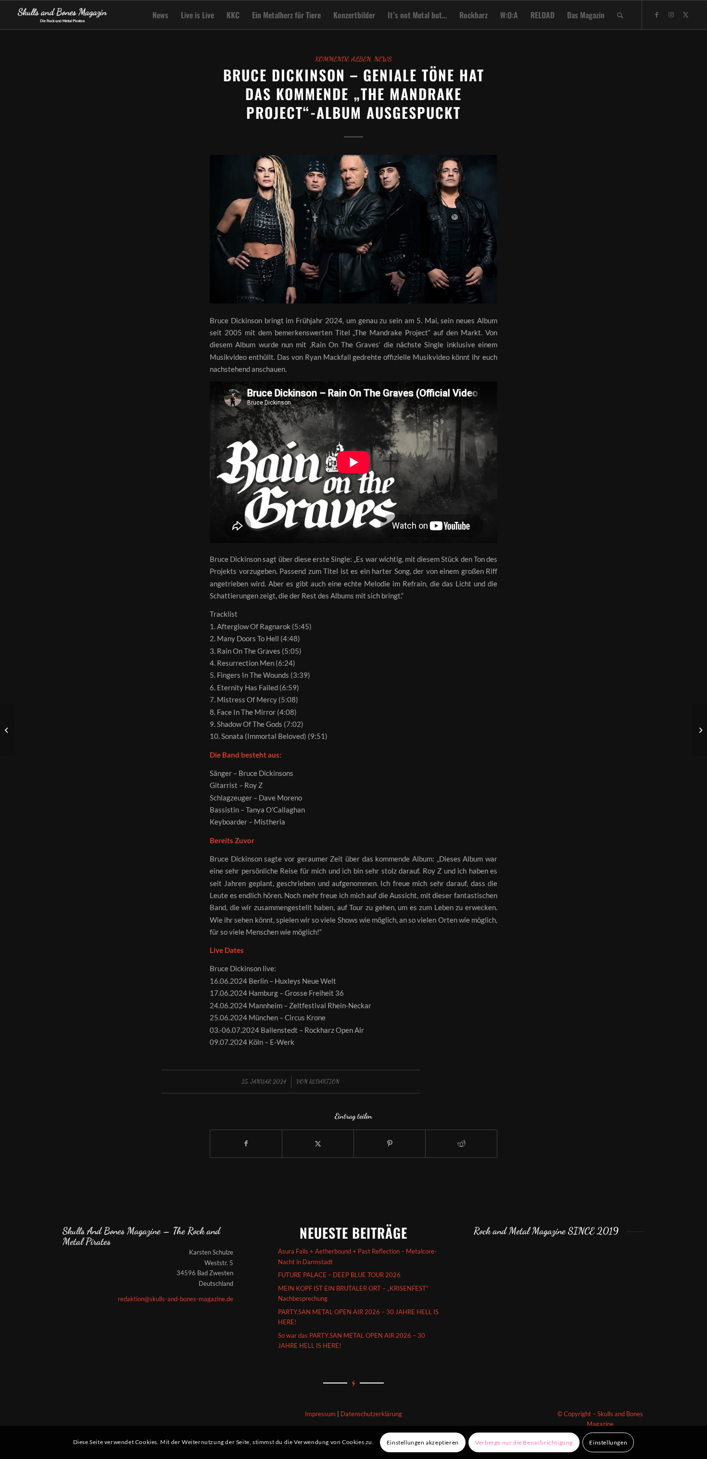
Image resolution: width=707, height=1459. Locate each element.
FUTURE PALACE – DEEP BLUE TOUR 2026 (339, 1275)
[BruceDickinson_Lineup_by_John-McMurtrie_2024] (353, 229)
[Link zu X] (686, 14)
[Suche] (620, 14)
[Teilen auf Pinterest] (389, 1143)
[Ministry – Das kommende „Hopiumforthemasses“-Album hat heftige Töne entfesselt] (7, 729)
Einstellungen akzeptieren (423, 1442)
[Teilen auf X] (318, 1143)
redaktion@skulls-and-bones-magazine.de (175, 1299)
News (383, 59)
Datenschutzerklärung (371, 1414)
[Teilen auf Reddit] (461, 1143)
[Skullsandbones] (63, 14)
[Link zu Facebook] (657, 14)
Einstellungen (608, 1442)
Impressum (320, 1414)
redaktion (324, 1081)
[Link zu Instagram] (671, 14)
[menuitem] (160, 14)
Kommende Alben (343, 59)
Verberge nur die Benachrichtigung (524, 1442)
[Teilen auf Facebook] (246, 1143)
